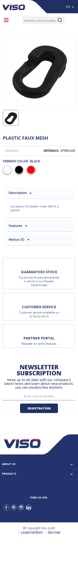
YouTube (13, 507)
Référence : (52, 150)
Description (18, 193)
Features (15, 226)
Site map (54, 532)
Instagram (21, 507)
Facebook (6, 507)
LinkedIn (29, 507)
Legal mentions (32, 532)
